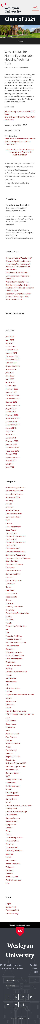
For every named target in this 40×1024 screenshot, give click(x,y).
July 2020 (10, 372)
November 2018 (12, 418)
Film (7, 632)
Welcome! (10, 867)
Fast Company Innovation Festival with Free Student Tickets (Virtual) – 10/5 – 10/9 (20, 176)
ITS (7, 685)
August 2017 (11, 460)
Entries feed (11, 907)
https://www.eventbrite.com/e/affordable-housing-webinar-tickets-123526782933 (20, 141)
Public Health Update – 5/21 (18, 282)
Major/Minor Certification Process (20, 694)
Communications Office (15, 551)
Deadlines (10, 590)
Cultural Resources (14, 580)
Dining (8, 600)
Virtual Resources (20, 170)
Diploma (9, 603)
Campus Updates (13, 517)
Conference (10, 567)
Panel (8, 730)
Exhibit (9, 616)
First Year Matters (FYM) (16, 642)
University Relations (14, 850)
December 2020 (12, 356)
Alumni (10, 163)
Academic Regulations (15, 487)
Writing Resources (13, 880)
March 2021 (11, 346)
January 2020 (11, 392)
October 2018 (11, 421)
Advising (9, 500)
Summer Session (13, 818)
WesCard (9, 870)
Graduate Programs (14, 658)
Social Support (12, 792)
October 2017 (11, 454)
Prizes (8, 747)
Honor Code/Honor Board (16, 672)
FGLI (7, 629)
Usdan (8, 857)
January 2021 (11, 353)
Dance (8, 587)
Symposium (11, 824)
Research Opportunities (16, 766)
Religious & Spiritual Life (16, 763)
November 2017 (12, 451)
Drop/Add (10, 610)
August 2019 (11, 408)
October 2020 (11, 363)
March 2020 (11, 385)
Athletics (9, 507)
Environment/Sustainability (17, 613)
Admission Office (13, 497)
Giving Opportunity (14, 652)
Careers (9, 523)
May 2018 (10, 431)
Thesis (8, 831)
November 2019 (12, 398)
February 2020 (12, 389)
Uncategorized (12, 847)
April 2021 (10, 343)
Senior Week (11, 782)
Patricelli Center (12, 734)
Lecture (9, 691)
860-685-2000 (35, 968)
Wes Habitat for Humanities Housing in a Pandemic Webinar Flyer (20, 152)
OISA (8, 717)
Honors (9, 675)
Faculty (9, 623)
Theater (9, 828)
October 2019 (11, 402)
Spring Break (11, 799)
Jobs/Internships (12, 688)
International (11, 681)
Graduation (10, 662)
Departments (11, 597)
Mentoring (10, 704)
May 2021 (10, 340)
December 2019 (12, 395)
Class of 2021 (20, 19)
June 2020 (10, 376)
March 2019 (11, 411)
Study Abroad (11, 814)
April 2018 (10, 434)
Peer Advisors (11, 737)
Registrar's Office (13, 756)
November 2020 (12, 359)
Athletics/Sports (12, 510)
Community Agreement (15, 555)
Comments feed (12, 910)
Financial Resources (14, 639)
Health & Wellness (13, 665)
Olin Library (11, 720)
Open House (11, 724)
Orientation (10, 727)
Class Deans (11, 530)
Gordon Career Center (15, 655)
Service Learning (12, 786)
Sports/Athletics (12, 795)
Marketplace (11, 701)
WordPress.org (12, 913)
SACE (8, 776)
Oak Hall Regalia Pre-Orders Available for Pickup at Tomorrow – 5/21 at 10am (20, 288)
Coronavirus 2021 (13, 574)
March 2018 (11, 438)
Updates (9, 854)
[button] (35, 7)
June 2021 (10, 336)
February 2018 (12, 441)
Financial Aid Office (14, 636)
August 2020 (11, 369)
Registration (11, 760)
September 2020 (13, 366)
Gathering (10, 649)
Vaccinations (11, 860)
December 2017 (12, 447)
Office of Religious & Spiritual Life (20, 714)
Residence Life (12, 769)
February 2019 (12, 415)
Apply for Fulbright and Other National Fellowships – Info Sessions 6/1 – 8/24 (18, 296)
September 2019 (13, 405)
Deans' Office (11, 593)
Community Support (14, 564)
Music (8, 707)
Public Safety (11, 750)
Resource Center (12, 773)
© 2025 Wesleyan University (19, 1018)
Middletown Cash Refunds (17, 272)
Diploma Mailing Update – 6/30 (19, 258)
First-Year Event (12, 645)
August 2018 (11, 428)
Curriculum (10, 584)
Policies (9, 740)
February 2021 (12, 349)
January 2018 (11, 444)
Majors (9, 698)
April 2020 (10, 382)
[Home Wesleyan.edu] (20, 931)
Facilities (9, 619)
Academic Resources (14, 490)
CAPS (8, 520)
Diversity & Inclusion (14, 606)
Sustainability (11, 821)
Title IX (9, 834)
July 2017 (10, 464)
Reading (9, 753)
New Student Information (16, 711)
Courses (9, 577)
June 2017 (10, 467)
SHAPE (8, 789)
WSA (7, 883)
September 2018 (13, 425)
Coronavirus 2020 (13, 570)
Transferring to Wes (14, 837)
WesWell (9, 873)
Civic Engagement (13, 526)
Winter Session (12, 876)
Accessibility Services (14, 494)
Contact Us (10, 981)
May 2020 (10, 379)
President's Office (13, 743)
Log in (8, 903)
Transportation (12, 841)
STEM (8, 802)
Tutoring (9, 844)
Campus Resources (22, 163)
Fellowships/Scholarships (16, 626)
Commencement (12, 548)
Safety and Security (14, 779)
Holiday (9, 668)
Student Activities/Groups (16, 811)
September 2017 (13, 457)
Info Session (21, 166)
